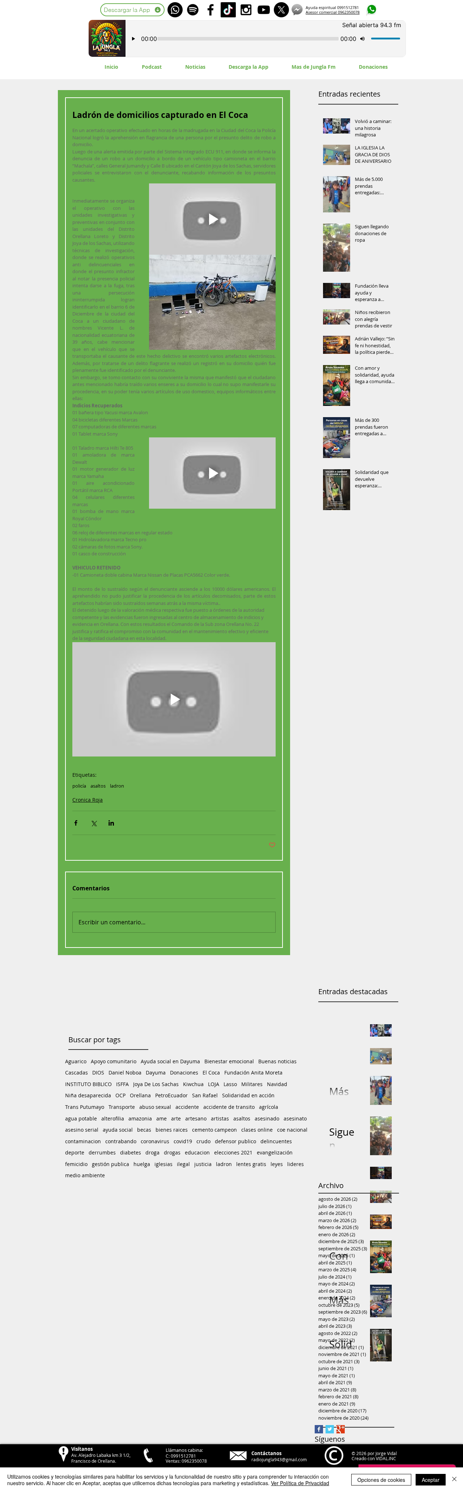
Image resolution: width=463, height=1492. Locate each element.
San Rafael (205, 1095)
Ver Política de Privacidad (300, 1483)
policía (79, 786)
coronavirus (155, 1141)
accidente (187, 1106)
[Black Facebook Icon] (210, 9)
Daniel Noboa (125, 1072)
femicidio (76, 1164)
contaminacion (83, 1141)
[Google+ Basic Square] (340, 1429)
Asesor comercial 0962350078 (333, 12)
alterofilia (112, 1118)
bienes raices (172, 1129)
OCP (120, 1095)
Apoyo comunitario (113, 1061)
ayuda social (118, 1129)
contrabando (120, 1141)
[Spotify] (192, 9)
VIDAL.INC (386, 1458)
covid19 (183, 1141)
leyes (277, 1164)
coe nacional (292, 1129)
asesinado (267, 1118)
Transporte (122, 1106)
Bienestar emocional (229, 1061)
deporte (74, 1152)
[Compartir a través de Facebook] (75, 822)
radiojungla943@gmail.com (279, 1459)
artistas (220, 1118)
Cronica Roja (87, 799)
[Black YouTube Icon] (263, 9)
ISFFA (122, 1084)
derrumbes (102, 1152)
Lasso (230, 1084)
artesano (196, 1118)
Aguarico (75, 1061)
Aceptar (430, 1479)
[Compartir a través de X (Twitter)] (93, 822)
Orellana (140, 1095)
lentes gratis (251, 1164)
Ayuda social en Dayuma (170, 1061)
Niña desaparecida (88, 1095)
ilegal (183, 1164)
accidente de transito (229, 1106)
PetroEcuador (171, 1095)
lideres (295, 1164)
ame (161, 1118)
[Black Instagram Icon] (246, 9)
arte (176, 1118)
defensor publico (235, 1141)
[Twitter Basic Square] (330, 1429)
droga (152, 1152)
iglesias (163, 1164)
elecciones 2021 (233, 1152)
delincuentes (276, 1141)
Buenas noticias (277, 1061)
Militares (252, 1084)
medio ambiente (85, 1175)
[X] (281, 9)
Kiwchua (193, 1084)
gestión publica (110, 1164)
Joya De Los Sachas (156, 1084)
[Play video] (212, 219)
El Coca (211, 1072)
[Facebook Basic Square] (319, 1429)
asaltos (98, 786)
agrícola (268, 1106)
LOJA (213, 1084)
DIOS (98, 1072)
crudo (203, 1141)
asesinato (295, 1118)
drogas (172, 1152)
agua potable (81, 1118)
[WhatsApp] (175, 9)
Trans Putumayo (84, 1106)
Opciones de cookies (381, 1479)
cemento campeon (214, 1129)
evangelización (275, 1152)
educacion (197, 1152)
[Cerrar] (454, 1479)
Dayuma (156, 1072)
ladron (117, 786)
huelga (141, 1164)
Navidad (277, 1084)
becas (144, 1129)
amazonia (140, 1118)
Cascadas (76, 1072)
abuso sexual (155, 1106)
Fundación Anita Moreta (253, 1072)
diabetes (130, 1152)
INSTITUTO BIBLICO (88, 1084)
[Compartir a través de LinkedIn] (111, 822)
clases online (257, 1129)
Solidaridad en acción (248, 1095)
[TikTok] (228, 9)
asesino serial (81, 1129)
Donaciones (184, 1072)
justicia (203, 1164)
